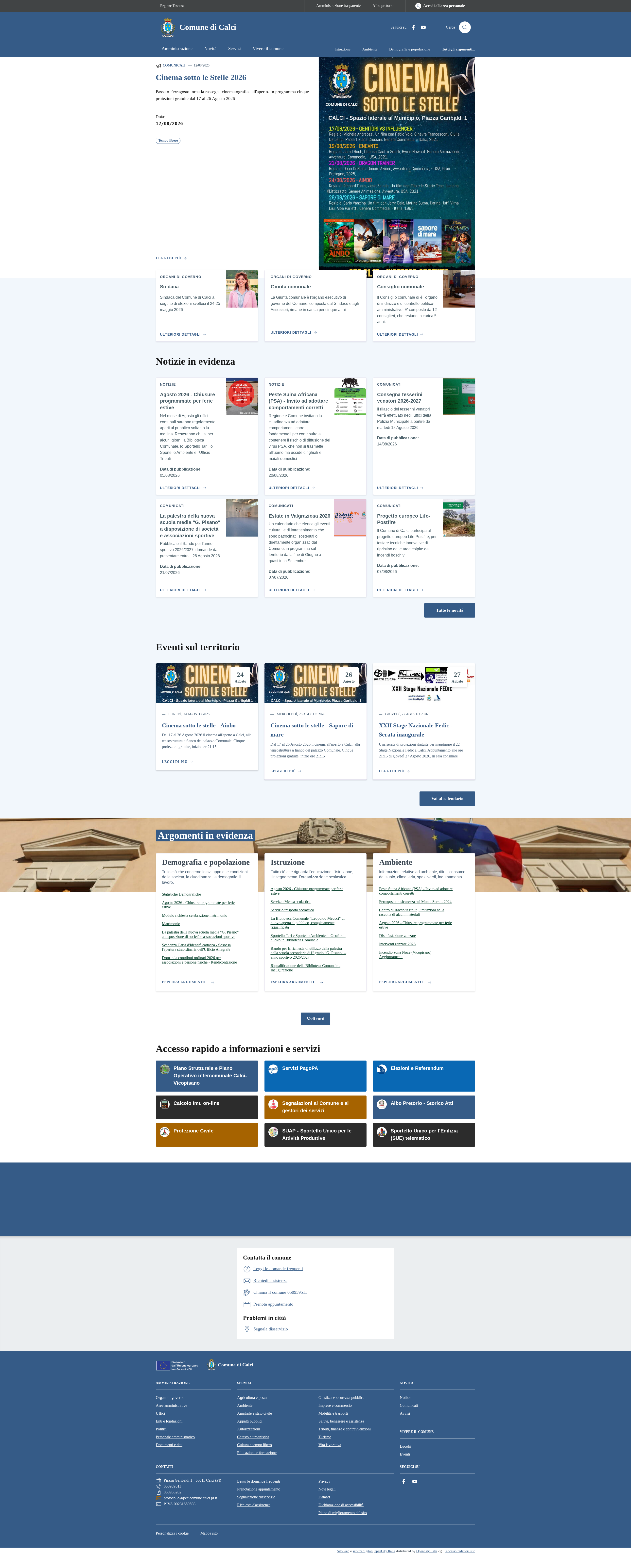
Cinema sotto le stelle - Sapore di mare (311, 730)
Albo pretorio (382, 5)
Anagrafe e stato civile (254, 1413)
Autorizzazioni (248, 1429)
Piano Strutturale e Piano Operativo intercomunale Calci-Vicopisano (210, 1075)
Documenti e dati (169, 1445)
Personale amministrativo (175, 1437)
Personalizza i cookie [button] (172, 1533)
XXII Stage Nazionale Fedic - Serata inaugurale (416, 730)
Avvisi (405, 1413)
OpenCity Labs (426, 1551)
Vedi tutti (315, 1018)
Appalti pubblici (249, 1421)
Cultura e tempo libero (254, 1445)
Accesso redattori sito (460, 1551)
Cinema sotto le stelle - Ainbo (199, 725)
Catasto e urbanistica (253, 1437)
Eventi (405, 1454)
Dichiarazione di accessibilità (341, 1505)
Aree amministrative (171, 1405)
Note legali (326, 1489)
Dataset (324, 1497)
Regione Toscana (172, 6)
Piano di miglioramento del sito (342, 1513)
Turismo (324, 1437)
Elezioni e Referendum (417, 1068)
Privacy (324, 1481)
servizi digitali (363, 1551)
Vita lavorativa (329, 1445)
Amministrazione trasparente (338, 5)
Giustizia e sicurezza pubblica (341, 1397)
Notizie (405, 1397)
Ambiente (244, 1405)
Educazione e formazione (257, 1453)
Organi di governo (170, 1397)
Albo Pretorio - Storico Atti (422, 1103)
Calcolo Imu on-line (196, 1103)
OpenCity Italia (384, 1551)
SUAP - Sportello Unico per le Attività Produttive (316, 1134)
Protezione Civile (193, 1130)
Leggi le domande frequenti (258, 1481)
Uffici (160, 1413)
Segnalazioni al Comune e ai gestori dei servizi (315, 1106)
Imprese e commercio (335, 1405)
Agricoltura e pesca (252, 1397)
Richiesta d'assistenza (253, 1505)
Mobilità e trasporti (333, 1413)
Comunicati (173, 65)
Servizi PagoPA (300, 1068)
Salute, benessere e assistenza (341, 1421)
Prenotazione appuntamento (258, 1489)
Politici (161, 1429)
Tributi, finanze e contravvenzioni (344, 1429)
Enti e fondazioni (169, 1421)
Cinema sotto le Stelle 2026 (201, 77)
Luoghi (405, 1446)
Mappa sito (209, 1533)
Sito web (343, 1551)
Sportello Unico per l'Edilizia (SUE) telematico (424, 1134)
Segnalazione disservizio (256, 1497)
